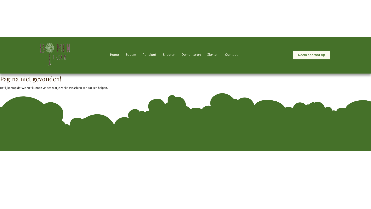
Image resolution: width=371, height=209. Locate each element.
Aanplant (149, 55)
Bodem (130, 55)
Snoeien (169, 55)
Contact (231, 55)
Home (114, 55)
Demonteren (191, 55)
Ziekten (213, 55)
